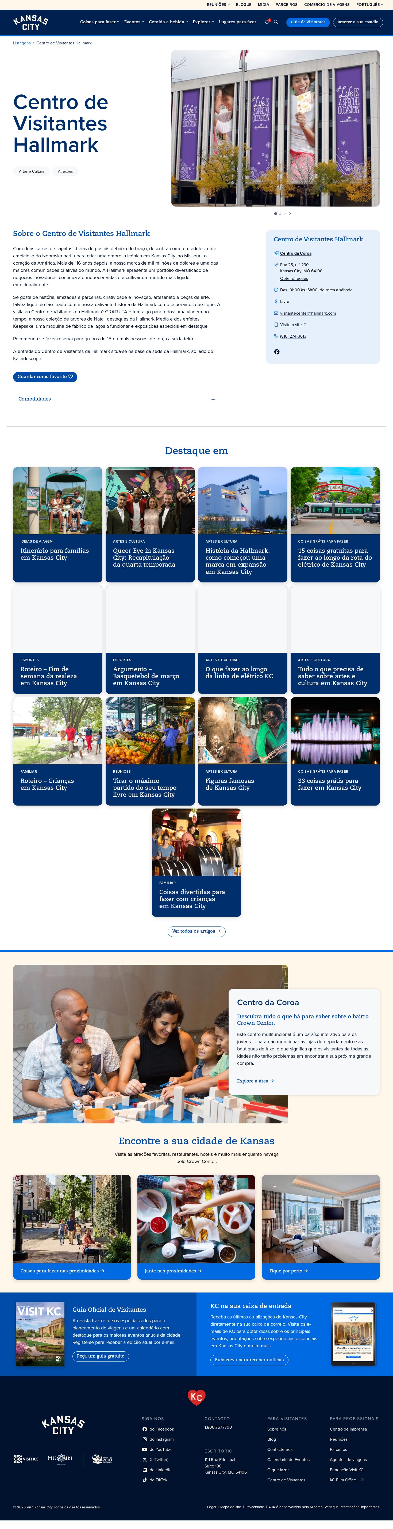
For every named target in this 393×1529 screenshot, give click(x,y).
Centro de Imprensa (348, 1429)
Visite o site (291, 325)
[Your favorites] (266, 22)
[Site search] (275, 22)
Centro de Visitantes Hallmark (64, 43)
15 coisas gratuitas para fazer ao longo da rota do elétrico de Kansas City (335, 558)
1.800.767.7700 (218, 1427)
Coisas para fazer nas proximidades (60, 1271)
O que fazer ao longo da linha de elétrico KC (239, 673)
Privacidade (254, 1506)
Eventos (132, 22)
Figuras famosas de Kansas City (230, 784)
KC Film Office (343, 1480)
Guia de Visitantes (308, 22)
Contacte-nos (279, 1449)
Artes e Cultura (31, 171)
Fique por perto (285, 1271)
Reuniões (216, 4)
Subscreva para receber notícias (249, 1360)
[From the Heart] (197, 1398)
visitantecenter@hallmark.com (308, 313)
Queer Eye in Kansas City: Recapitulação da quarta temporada (144, 558)
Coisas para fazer (98, 22)
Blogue (244, 4)
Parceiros (287, 4)
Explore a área (252, 1082)
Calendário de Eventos (288, 1459)
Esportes (30, 660)
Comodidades (34, 399)
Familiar (29, 771)
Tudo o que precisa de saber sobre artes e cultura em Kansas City (332, 676)
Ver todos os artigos (193, 931)
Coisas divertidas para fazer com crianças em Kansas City (192, 900)
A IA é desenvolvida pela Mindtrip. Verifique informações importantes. (324, 1506)
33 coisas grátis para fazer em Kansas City (329, 784)
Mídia (263, 4)
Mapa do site (230, 1506)
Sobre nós (276, 1429)
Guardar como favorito (42, 377)
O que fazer (278, 1470)
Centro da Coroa (295, 253)
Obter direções (294, 278)
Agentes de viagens (348, 1459)
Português (368, 4)
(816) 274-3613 (293, 336)
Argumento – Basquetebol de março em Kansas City (146, 676)
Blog (271, 1439)
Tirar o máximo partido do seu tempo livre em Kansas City (144, 788)
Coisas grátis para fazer (323, 541)
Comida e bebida (166, 22)
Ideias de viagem (37, 541)
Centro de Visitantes (286, 1480)
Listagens (22, 43)
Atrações (65, 171)
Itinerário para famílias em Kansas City (55, 554)
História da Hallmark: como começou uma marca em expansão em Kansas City (238, 561)
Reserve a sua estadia (358, 22)
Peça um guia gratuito (101, 1356)
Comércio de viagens (327, 4)
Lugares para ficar (237, 22)
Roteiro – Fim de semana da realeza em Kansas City (49, 676)
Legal (211, 1506)
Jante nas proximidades (170, 1271)
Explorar (201, 22)
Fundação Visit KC (347, 1470)
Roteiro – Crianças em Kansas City (47, 784)
